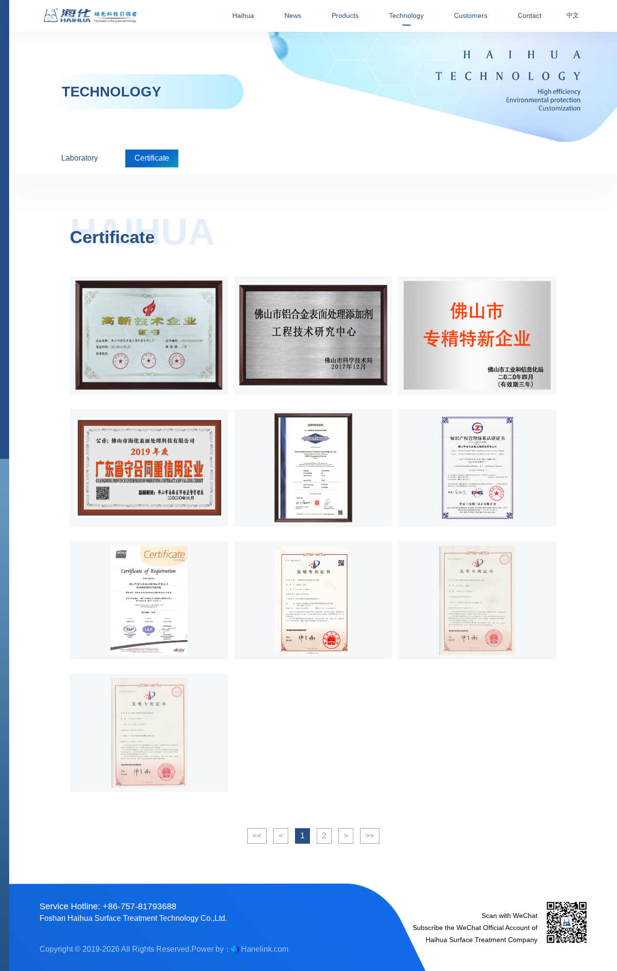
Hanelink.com (264, 949)
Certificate (151, 158)
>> (369, 836)
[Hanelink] (235, 949)
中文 (572, 15)
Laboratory (79, 158)
